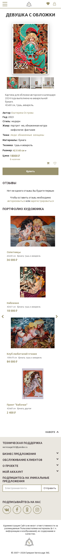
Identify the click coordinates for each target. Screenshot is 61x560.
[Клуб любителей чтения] (33, 333)
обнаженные (25, 135)
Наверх (50, 432)
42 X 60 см (19, 150)
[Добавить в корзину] (48, 163)
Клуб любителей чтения (22, 354)
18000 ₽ (15, 157)
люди (13, 135)
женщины (38, 135)
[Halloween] (33, 282)
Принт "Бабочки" (17, 404)
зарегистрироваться (42, 201)
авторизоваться (16, 201)
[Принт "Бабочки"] (33, 383)
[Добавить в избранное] (54, 163)
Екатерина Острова (22, 112)
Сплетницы (14, 252)
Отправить (50, 488)
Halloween (13, 303)
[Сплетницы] (33, 231)
